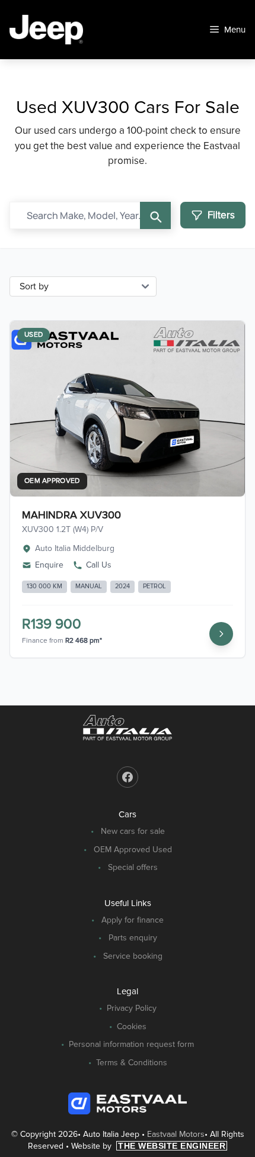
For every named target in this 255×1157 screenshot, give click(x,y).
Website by (148, 1146)
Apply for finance (132, 920)
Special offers (133, 867)
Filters (221, 215)
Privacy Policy (132, 1008)
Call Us (98, 565)
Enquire (49, 565)
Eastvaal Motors (176, 1134)
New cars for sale (133, 831)
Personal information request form (131, 1044)
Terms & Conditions (131, 1063)
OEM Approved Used (133, 850)
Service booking (132, 956)
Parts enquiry (133, 938)
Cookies (131, 1026)
